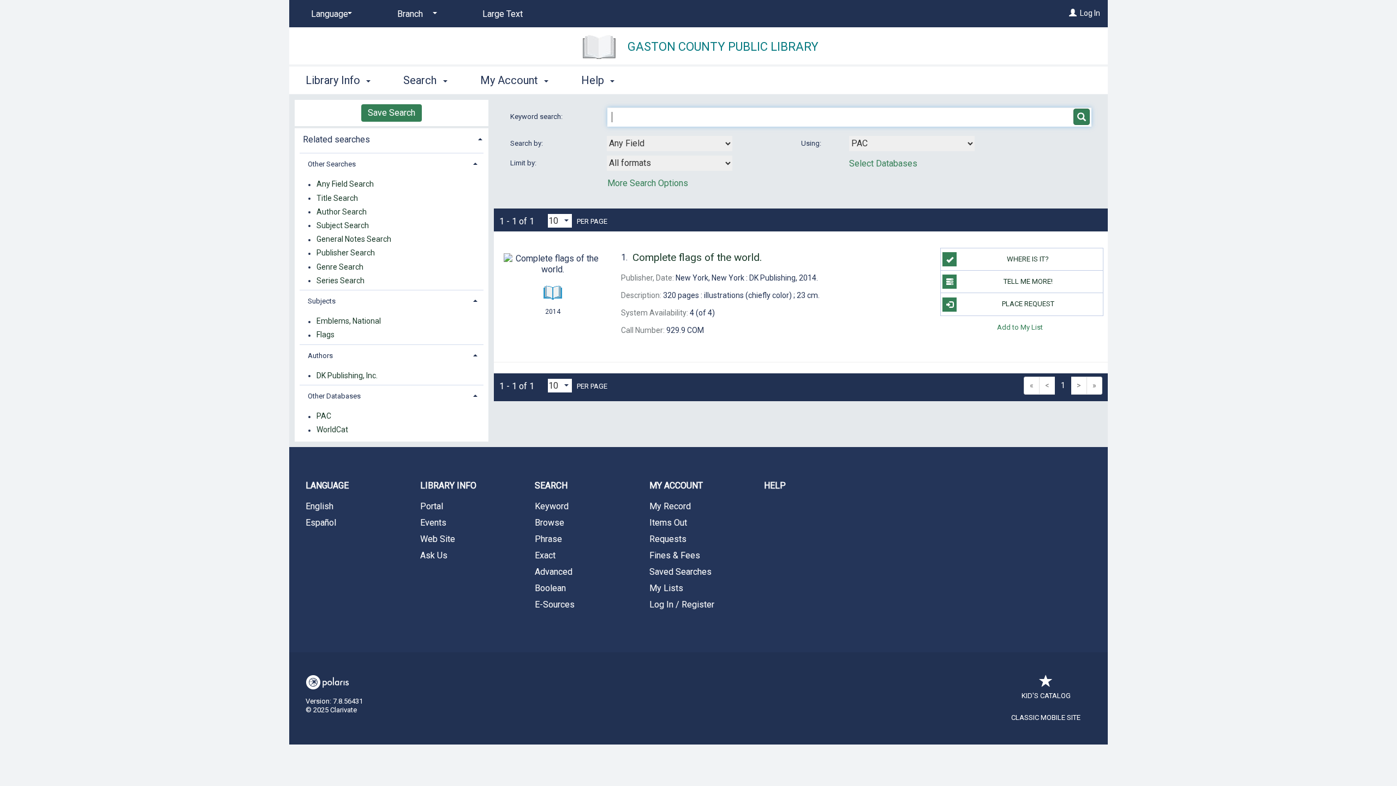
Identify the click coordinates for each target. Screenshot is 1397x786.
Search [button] (421, 80)
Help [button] (594, 80)
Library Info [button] (334, 80)
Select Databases (883, 163)
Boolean (550, 588)
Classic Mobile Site (1045, 717)
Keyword (552, 506)
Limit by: (524, 163)
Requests (667, 539)
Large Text (502, 14)
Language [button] (327, 485)
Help (775, 485)
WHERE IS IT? (1028, 259)
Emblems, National (349, 321)
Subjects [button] (322, 301)
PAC (324, 416)
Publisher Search (346, 253)
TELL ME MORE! (1028, 281)
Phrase (548, 539)
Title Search (337, 198)
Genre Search (340, 267)
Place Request (1028, 304)
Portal (431, 506)
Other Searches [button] (332, 164)
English (319, 506)
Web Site (437, 539)
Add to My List (1020, 327)
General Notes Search (354, 239)
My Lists (666, 588)
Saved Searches (680, 572)
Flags (326, 335)
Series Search (341, 280)
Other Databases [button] (334, 396)
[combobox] (669, 143)
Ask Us (433, 555)
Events (433, 522)
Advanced (553, 572)
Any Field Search (345, 184)
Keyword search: (537, 116)
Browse (549, 522)
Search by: (527, 143)
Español (321, 522)
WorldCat (332, 430)
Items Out (668, 522)
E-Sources (555, 604)
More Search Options (647, 183)
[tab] (391, 138)
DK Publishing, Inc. (347, 375)
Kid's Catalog (1046, 696)
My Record (670, 506)
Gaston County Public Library (723, 46)
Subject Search (343, 225)
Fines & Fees (674, 555)
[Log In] (1073, 13)
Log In (1090, 13)
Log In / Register (681, 604)
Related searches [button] (336, 139)
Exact (545, 555)
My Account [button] (510, 80)
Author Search (342, 211)
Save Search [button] (391, 113)
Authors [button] (320, 356)
